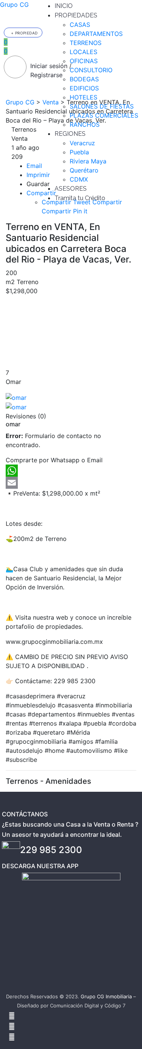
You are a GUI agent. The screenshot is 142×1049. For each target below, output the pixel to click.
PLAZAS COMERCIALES (104, 115)
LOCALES (83, 52)
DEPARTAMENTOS (96, 33)
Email (34, 165)
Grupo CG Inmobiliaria (106, 996)
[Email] (71, 483)
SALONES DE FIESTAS (102, 106)
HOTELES (83, 97)
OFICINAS (84, 61)
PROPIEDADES (76, 15)
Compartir (41, 193)
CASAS (80, 24)
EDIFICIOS (84, 88)
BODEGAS (84, 79)
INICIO (64, 5)
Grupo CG (14, 4)
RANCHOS (85, 124)
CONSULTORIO (91, 70)
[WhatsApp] (71, 471)
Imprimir (38, 175)
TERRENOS (85, 43)
